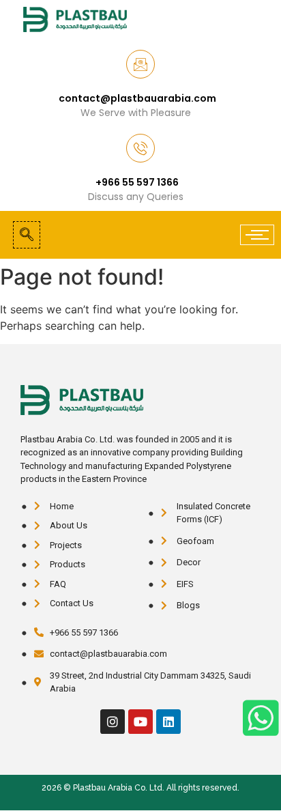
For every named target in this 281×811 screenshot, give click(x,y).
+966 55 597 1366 (137, 182)
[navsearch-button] (26, 234)
